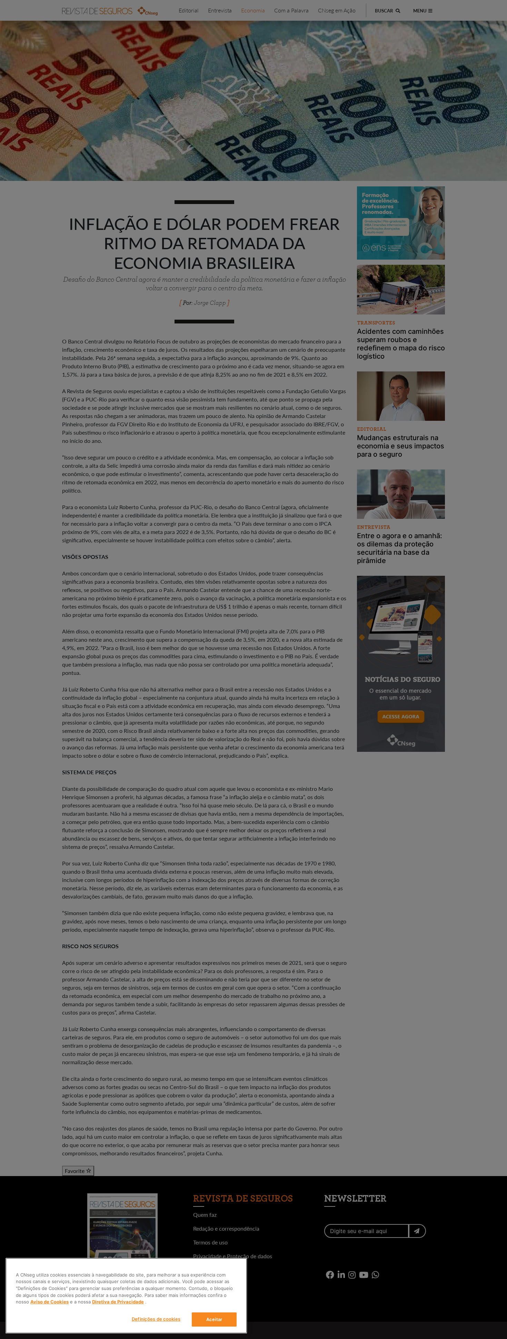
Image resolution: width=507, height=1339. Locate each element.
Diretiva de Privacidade (118, 1301)
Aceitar (214, 1319)
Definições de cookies (156, 1318)
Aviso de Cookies (49, 1301)
